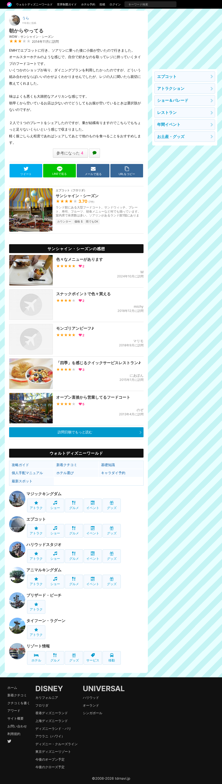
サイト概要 (15, 718)
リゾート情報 (38, 646)
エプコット (36, 519)
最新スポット (22, 481)
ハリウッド (91, 698)
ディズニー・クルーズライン (56, 744)
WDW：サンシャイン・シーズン (31, 36)
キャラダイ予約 (113, 473)
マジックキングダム (44, 493)
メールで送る (93, 174)
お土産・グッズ (170, 136)
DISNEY (49, 688)
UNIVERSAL (104, 688)
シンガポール (92, 713)
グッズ (112, 508)
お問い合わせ (17, 726)
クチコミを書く (18, 703)
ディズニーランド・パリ (53, 729)
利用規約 (13, 734)
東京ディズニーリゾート (53, 752)
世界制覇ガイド (67, 4)
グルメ (74, 508)
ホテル (36, 660)
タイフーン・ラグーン (45, 620)
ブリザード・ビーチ (44, 595)
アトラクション (170, 88)
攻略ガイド (20, 465)
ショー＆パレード (172, 100)
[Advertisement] (184, 38)
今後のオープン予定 (50, 759)
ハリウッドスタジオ (44, 544)
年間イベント (169, 124)
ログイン (115, 4)
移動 (111, 660)
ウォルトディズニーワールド (34, 4)
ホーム (12, 688)
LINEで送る (59, 173)
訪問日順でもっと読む (75, 432)
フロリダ (41, 705)
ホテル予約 (88, 4)
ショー (55, 508)
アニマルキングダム (44, 570)
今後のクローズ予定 (50, 767)
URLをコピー (127, 174)
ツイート (26, 174)
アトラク (36, 508)
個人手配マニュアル (27, 473)
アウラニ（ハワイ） (50, 736)
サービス (92, 660)
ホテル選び (65, 473)
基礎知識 (108, 465)
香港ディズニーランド (51, 713)
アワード (13, 711)
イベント (92, 508)
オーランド (91, 705)
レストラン (167, 112)
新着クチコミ (66, 465)
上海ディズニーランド (51, 721)
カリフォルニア (46, 698)
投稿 (102, 4)
